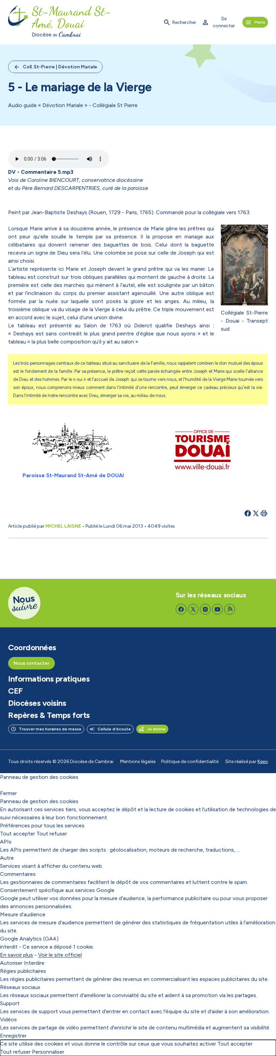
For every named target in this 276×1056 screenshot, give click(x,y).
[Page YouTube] (217, 609)
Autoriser (11, 963)
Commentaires (18, 874)
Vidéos (8, 1019)
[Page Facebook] (181, 609)
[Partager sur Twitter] (256, 513)
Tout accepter (17, 833)
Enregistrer (13, 1035)
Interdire (34, 963)
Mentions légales (138, 761)
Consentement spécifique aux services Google (57, 890)
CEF (15, 691)
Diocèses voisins (37, 703)
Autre (7, 858)
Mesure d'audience (22, 914)
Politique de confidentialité (189, 761)
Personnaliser (48, 1052)
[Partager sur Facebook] (248, 513)
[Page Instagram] (205, 609)
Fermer (8, 793)
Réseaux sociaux (20, 987)
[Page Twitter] (193, 609)
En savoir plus (16, 955)
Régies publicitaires (23, 971)
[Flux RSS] (229, 609)
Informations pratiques (49, 679)
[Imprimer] (264, 513)
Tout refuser (51, 833)
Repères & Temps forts (49, 715)
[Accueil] (18, 22)
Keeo (262, 761)
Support (10, 1003)
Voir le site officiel (60, 955)
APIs (5, 841)
